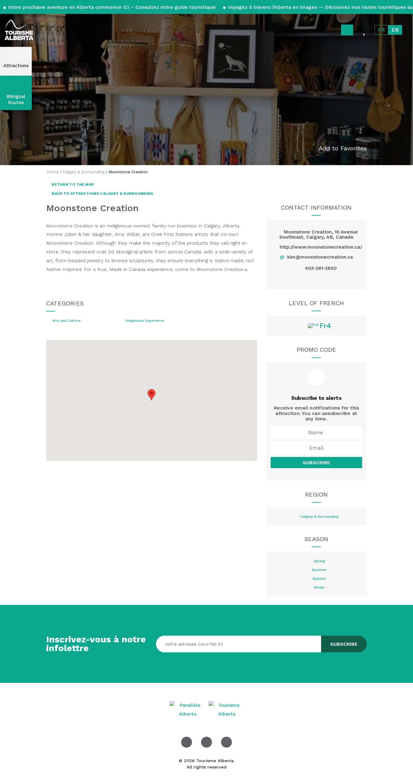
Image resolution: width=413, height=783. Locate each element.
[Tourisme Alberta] (19, 30)
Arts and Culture (66, 321)
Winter (319, 587)
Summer (319, 570)
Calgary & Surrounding (319, 517)
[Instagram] (330, 279)
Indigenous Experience (144, 321)
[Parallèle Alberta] (188, 709)
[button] (151, 394)
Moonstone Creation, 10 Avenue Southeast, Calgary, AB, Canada (318, 234)
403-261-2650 (321, 268)
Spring (319, 561)
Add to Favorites (343, 148)
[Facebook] (302, 279)
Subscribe (316, 462)
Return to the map (72, 184)
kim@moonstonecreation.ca (320, 257)
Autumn (319, 579)
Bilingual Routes (16, 99)
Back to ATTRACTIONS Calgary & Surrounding (102, 193)
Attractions (16, 65)
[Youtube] (226, 742)
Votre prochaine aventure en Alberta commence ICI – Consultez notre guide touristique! (112, 7)
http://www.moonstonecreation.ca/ (321, 247)
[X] (316, 279)
